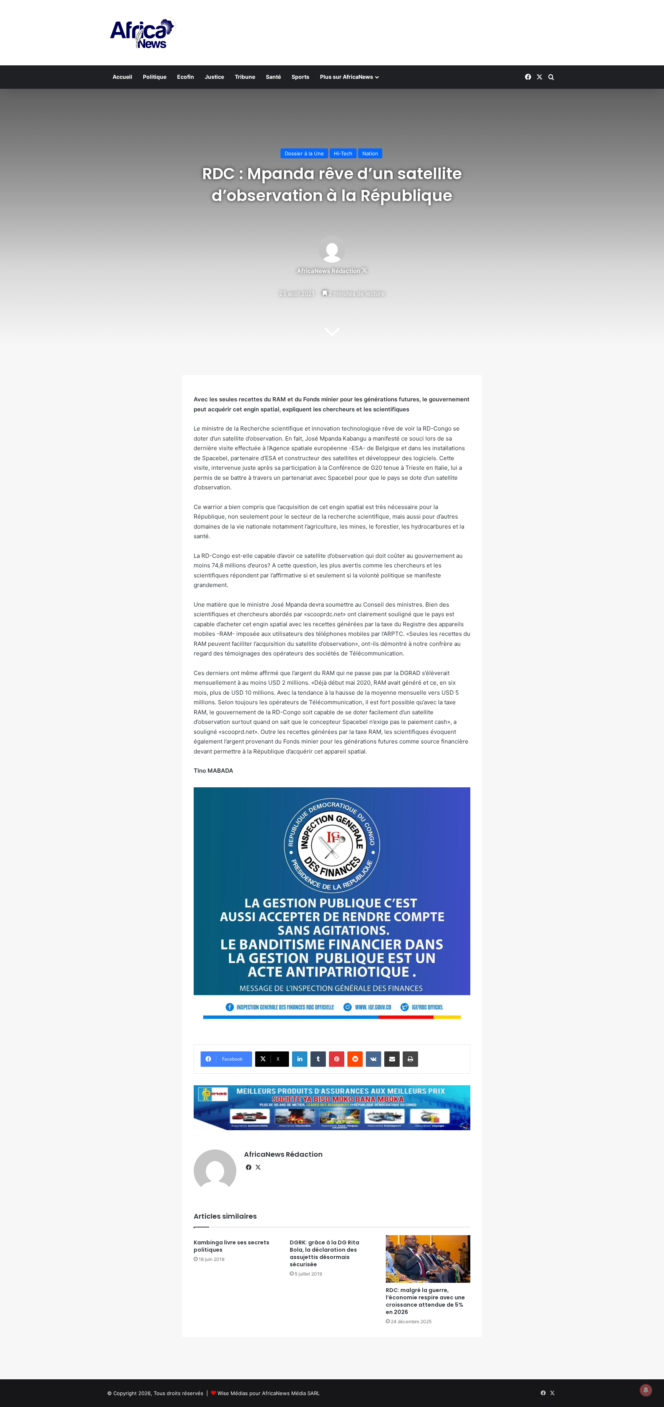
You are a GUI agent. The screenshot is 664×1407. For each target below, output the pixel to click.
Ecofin (185, 76)
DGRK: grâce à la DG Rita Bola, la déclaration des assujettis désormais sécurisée (324, 1253)
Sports (300, 76)
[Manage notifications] (646, 1390)
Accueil (122, 76)
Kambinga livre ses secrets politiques (231, 1246)
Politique (154, 76)
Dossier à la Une (304, 153)
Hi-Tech (343, 153)
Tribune (245, 76)
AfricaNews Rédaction (328, 270)
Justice (214, 76)
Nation (370, 153)
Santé (273, 76)
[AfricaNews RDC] (141, 32)
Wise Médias (232, 1393)
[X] (257, 1167)
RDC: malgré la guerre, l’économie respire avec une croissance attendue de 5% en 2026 (425, 1301)
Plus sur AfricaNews (346, 76)
